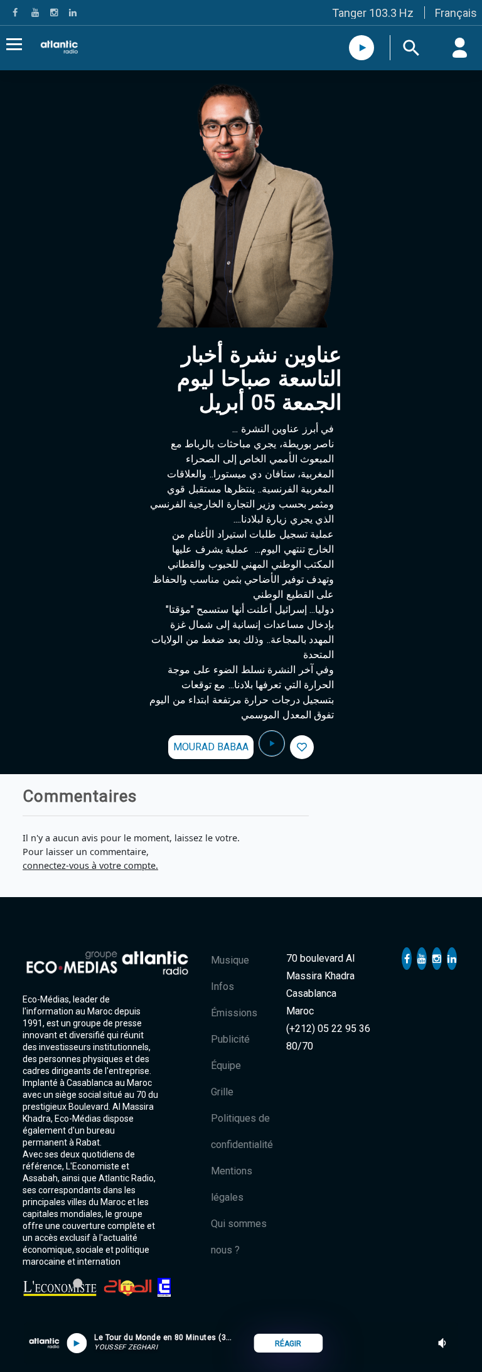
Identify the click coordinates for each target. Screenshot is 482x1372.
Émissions (234, 1013)
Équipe (226, 1066)
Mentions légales (231, 1184)
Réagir (288, 1343)
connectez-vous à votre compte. (90, 865)
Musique (230, 960)
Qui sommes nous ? (239, 1237)
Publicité (230, 1039)
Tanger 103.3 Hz (373, 12)
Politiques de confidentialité (242, 1131)
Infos (222, 986)
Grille (222, 1092)
